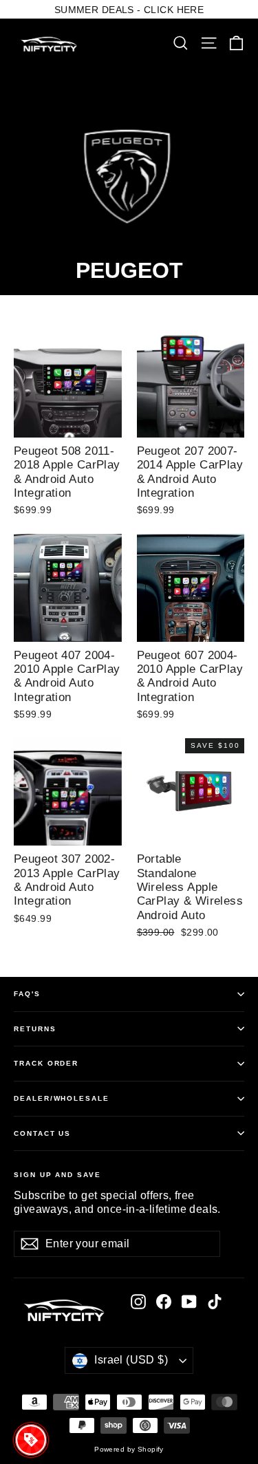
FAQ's (27, 994)
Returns (35, 1029)
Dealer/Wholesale (61, 1098)
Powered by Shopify (129, 1449)
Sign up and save (57, 1174)
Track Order (46, 1063)
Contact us (42, 1133)
